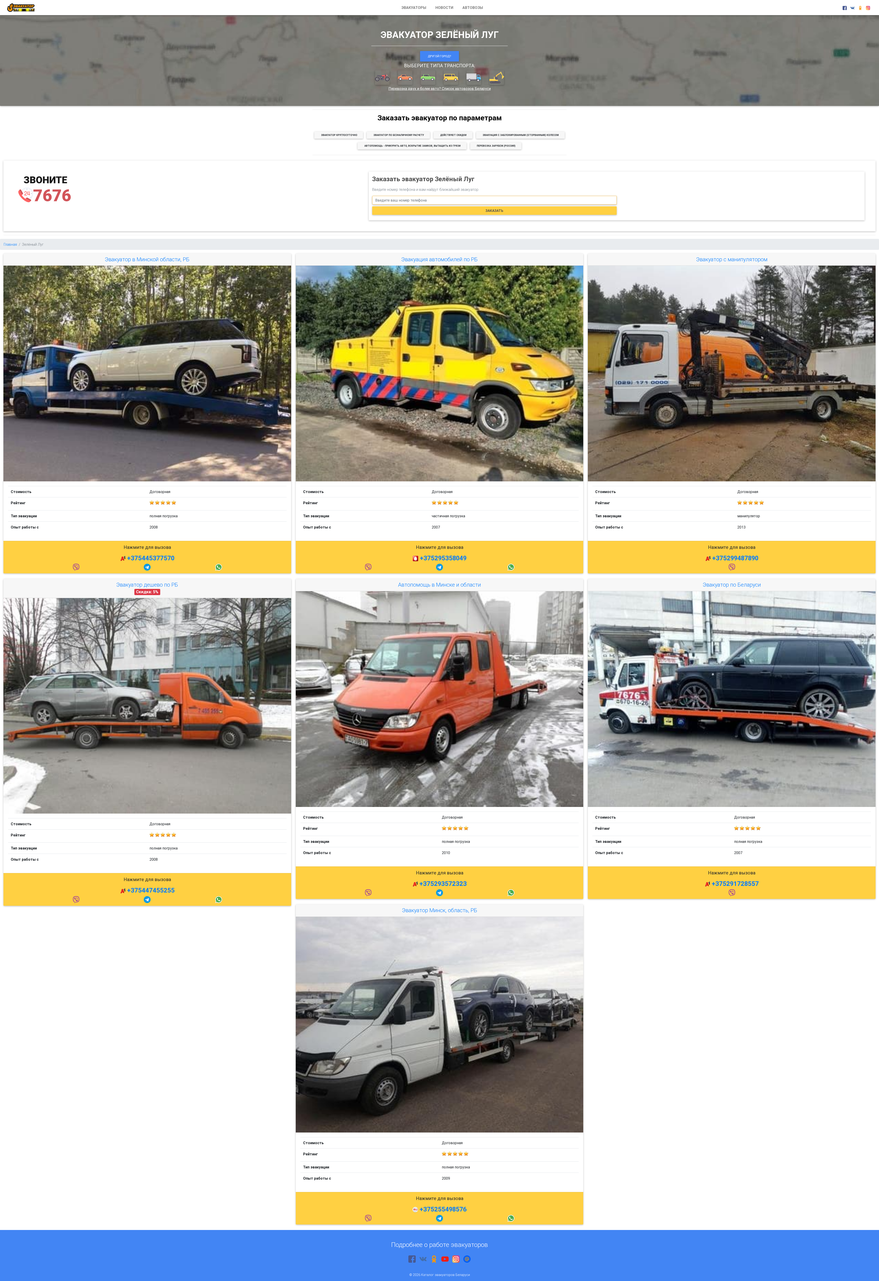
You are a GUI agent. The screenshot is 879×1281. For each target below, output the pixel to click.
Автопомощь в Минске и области (439, 584)
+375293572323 (443, 883)
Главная (10, 244)
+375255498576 (443, 1209)
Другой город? (439, 56)
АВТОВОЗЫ (472, 7)
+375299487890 (735, 558)
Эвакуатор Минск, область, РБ (439, 910)
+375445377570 (150, 558)
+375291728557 (735, 883)
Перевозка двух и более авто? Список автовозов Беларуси (439, 88)
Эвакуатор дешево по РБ (147, 584)
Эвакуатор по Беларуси (732, 584)
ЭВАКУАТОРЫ (414, 7)
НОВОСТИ (444, 7)
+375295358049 (443, 558)
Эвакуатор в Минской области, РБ (147, 259)
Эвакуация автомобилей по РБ (439, 259)
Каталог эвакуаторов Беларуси (445, 1275)
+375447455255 (151, 890)
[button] (382, 78)
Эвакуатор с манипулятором (732, 259)
